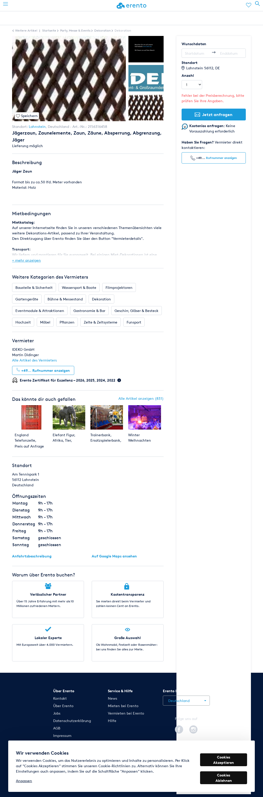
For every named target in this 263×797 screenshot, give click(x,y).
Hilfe (112, 720)
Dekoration (101, 299)
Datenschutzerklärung (72, 720)
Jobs (56, 713)
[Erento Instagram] (193, 729)
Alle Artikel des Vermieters (34, 360)
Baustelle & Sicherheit (34, 287)
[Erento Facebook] (179, 729)
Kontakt (60, 698)
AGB (56, 728)
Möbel (45, 322)
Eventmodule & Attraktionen (39, 310)
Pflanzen (67, 322)
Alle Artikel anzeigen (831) (141, 398)
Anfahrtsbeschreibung (32, 556)
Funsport (134, 322)
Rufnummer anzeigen (221, 158)
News (112, 698)
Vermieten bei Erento (126, 713)
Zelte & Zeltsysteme (100, 322)
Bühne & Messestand (65, 299)
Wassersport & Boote (79, 287)
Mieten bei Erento (123, 706)
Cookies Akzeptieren (223, 760)
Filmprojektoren (119, 287)
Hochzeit (23, 322)
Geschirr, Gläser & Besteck (136, 310)
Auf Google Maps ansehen (114, 556)
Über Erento (63, 706)
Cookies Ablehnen (223, 778)
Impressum (62, 735)
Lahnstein (37, 126)
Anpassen (24, 781)
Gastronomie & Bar (89, 310)
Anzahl (188, 75)
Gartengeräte (26, 299)
